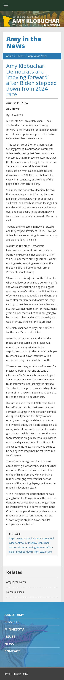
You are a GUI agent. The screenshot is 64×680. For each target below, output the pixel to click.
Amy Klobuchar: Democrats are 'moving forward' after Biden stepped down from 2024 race (31, 80)
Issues (9, 636)
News (20, 56)
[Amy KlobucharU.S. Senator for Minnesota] (32, 21)
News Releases (15, 592)
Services (11, 622)
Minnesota (14, 629)
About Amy (14, 615)
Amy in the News (24, 42)
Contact (12, 651)
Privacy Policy (20, 673)
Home (9, 56)
